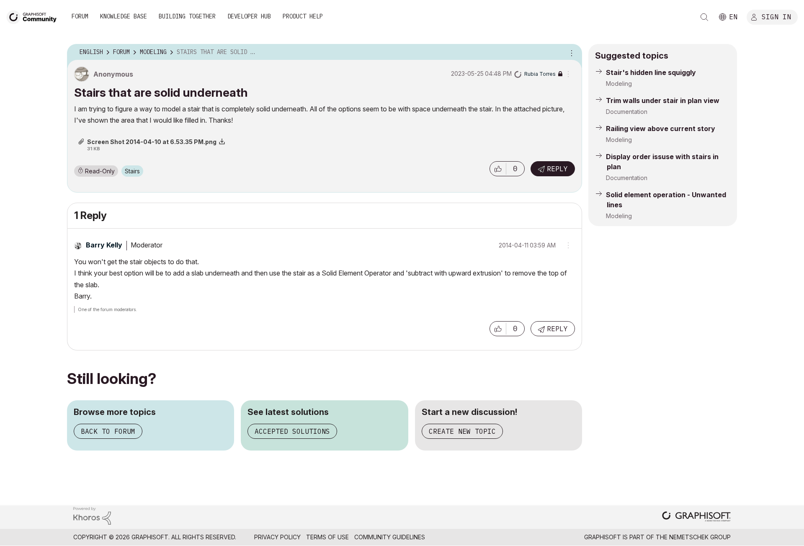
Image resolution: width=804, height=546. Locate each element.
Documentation (626, 111)
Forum (80, 16)
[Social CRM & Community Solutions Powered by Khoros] (92, 515)
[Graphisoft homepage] (696, 517)
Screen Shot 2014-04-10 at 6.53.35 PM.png (151, 141)
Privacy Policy (277, 537)
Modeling (619, 83)
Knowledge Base (123, 16)
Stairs (132, 171)
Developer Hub (249, 16)
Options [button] (570, 52)
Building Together (187, 16)
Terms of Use (327, 537)
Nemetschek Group (700, 537)
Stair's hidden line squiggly (651, 72)
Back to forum (108, 431)
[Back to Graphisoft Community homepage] (34, 16)
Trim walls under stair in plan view (662, 100)
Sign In (776, 16)
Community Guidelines (389, 537)
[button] (498, 169)
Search (704, 17)
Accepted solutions (292, 431)
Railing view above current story (660, 128)
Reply (557, 169)
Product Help (303, 16)
